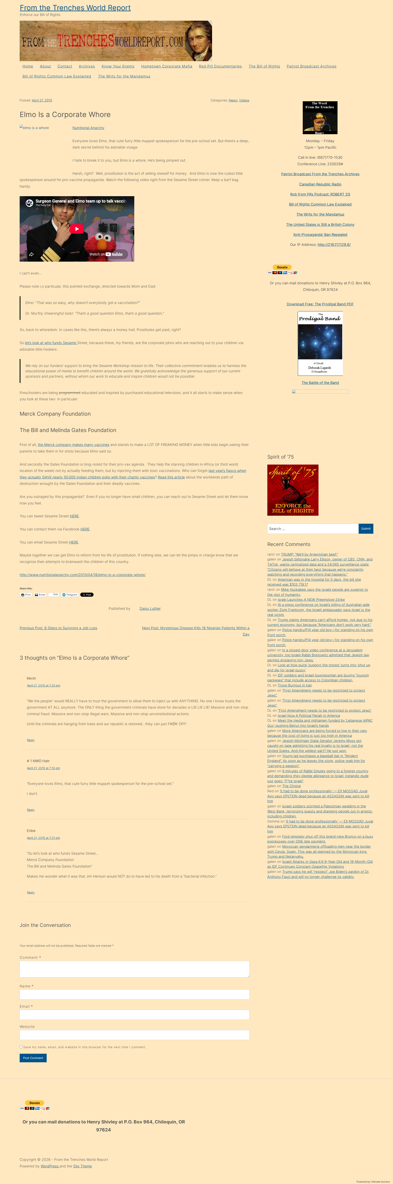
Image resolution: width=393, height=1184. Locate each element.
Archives (87, 66)
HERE (74, 516)
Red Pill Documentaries (220, 66)
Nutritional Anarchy (88, 128)
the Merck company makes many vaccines (73, 444)
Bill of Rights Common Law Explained (57, 76)
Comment (30, 957)
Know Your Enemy (118, 66)
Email (25, 1006)
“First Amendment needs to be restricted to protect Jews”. (325, 710)
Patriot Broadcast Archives (312, 66)
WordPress (50, 1166)
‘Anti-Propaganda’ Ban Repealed (320, 234)
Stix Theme (82, 1166)
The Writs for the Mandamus (124, 76)
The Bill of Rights (264, 66)
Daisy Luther (150, 608)
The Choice (291, 786)
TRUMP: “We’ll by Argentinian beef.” (309, 554)
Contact (65, 66)
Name (25, 986)
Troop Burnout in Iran (295, 685)
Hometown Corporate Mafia (166, 66)
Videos (244, 100)
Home (28, 66)
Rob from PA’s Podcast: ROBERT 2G (320, 194)
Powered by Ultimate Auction (373, 1181)
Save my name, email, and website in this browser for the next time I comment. (85, 1047)
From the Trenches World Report (75, 7)
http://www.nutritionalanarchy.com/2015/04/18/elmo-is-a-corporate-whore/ (83, 575)
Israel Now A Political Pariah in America (309, 716)
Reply (31, 740)
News (233, 100)
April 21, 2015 (42, 100)
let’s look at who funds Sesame (51, 343)
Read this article (171, 477)
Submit (366, 528)
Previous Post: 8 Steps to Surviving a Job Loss (58, 628)
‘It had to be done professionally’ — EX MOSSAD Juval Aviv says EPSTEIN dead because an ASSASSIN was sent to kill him (318, 796)
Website (27, 1026)
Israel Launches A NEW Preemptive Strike (311, 600)
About (45, 66)
